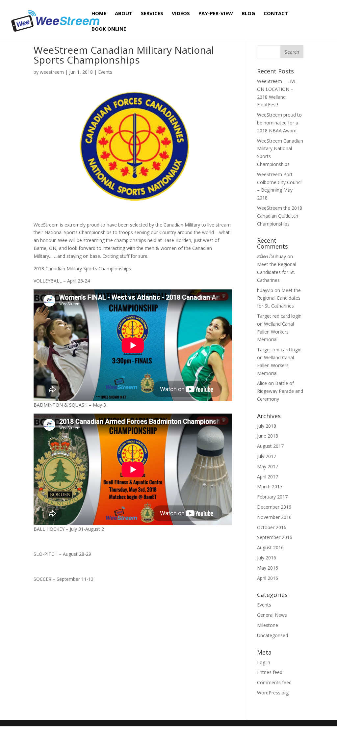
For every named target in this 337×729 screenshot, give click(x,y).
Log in (263, 662)
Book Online (108, 29)
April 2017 (267, 476)
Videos (181, 13)
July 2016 (266, 557)
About (123, 13)
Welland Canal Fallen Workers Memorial (275, 332)
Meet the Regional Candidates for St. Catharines (276, 272)
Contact (276, 13)
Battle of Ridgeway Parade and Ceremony (280, 391)
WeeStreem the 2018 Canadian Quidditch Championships (279, 216)
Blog (248, 13)
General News (272, 615)
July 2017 (266, 456)
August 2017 (270, 446)
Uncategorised (272, 635)
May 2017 (267, 466)
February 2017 (272, 497)
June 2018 (267, 436)
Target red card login (279, 316)
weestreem (52, 72)
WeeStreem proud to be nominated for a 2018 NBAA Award (279, 123)
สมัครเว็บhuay (271, 256)
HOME (98, 13)
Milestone (267, 625)
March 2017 (269, 486)
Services (152, 13)
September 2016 (274, 537)
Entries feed (269, 672)
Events (105, 72)
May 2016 (267, 568)
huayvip (265, 290)
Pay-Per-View (215, 13)
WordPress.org (273, 692)
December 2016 (274, 507)
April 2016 (267, 578)
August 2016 (270, 547)
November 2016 (274, 517)
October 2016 (271, 527)
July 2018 (266, 426)
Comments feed (274, 682)
